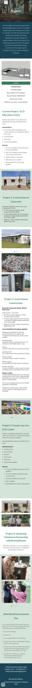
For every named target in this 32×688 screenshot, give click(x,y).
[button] (2, 2)
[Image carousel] (16, 240)
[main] (16, 11)
